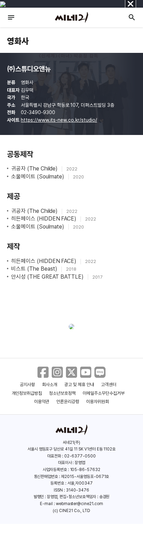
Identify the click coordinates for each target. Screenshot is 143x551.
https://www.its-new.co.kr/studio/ (59, 120)
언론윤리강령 (67, 401)
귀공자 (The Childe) (35, 168)
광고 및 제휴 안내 (79, 384)
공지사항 (27, 384)
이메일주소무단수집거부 (104, 393)
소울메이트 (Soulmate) (38, 176)
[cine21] (71, 17)
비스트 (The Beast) (35, 268)
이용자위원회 (97, 401)
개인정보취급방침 (27, 393)
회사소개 (49, 384)
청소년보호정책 (62, 393)
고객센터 (108, 384)
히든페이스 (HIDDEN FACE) (44, 218)
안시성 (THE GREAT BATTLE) (48, 276)
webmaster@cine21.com (79, 503)
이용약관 (41, 401)
